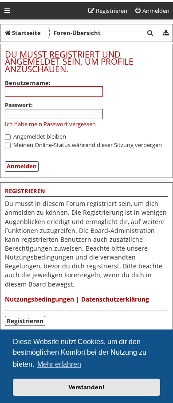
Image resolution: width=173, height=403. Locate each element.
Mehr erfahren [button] (59, 364)
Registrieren (25, 321)
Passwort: (19, 105)
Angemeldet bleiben (39, 136)
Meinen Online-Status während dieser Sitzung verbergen (87, 145)
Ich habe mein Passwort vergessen (50, 124)
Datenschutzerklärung (115, 299)
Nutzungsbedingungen (39, 299)
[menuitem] (152, 10)
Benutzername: (28, 83)
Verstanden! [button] (86, 387)
